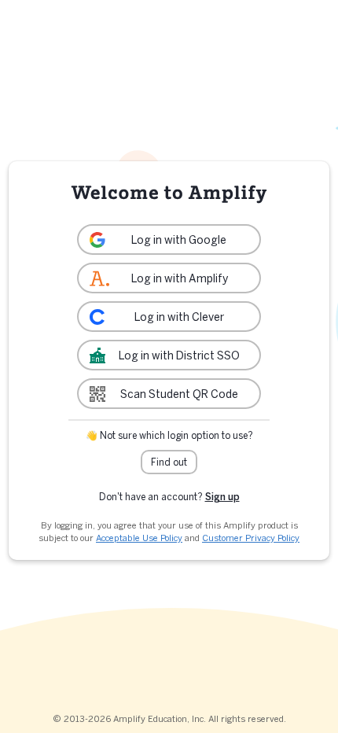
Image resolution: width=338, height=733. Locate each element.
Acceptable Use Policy (139, 537)
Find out (169, 462)
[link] (169, 239)
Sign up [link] (222, 497)
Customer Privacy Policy (250, 537)
